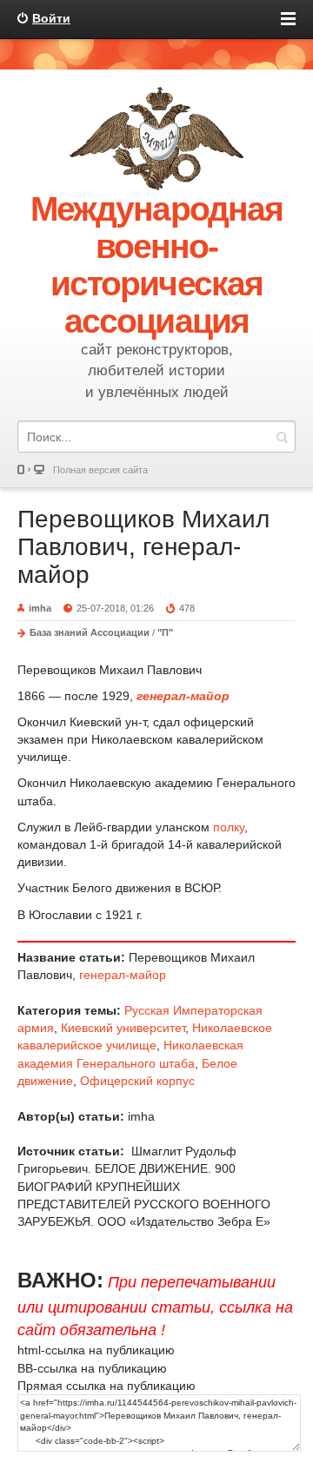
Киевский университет (123, 1028)
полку (228, 827)
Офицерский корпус (137, 1081)
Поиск (282, 436)
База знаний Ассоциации (90, 632)
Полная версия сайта (100, 470)
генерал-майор (122, 975)
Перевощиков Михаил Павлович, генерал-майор (143, 547)
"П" (165, 632)
